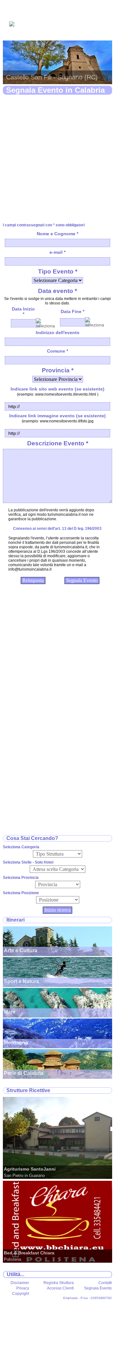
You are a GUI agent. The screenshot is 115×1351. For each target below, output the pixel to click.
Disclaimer (20, 1283)
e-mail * (57, 252)
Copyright (20, 1293)
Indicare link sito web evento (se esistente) (57, 388)
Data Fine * (72, 311)
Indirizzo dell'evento (58, 332)
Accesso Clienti (60, 1288)
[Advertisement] (57, 159)
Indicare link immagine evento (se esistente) (57, 415)
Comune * (57, 351)
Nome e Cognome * (57, 233)
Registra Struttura (58, 1283)
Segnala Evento (98, 1288)
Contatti (105, 1283)
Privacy (22, 1288)
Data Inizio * (23, 311)
